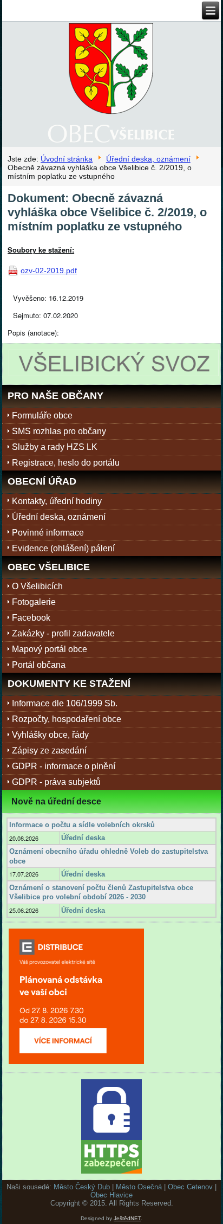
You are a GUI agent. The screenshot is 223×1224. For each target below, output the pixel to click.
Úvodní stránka (67, 158)
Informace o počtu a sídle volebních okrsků (82, 825)
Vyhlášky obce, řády (50, 734)
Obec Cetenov (190, 1187)
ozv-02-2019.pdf (49, 270)
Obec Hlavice (111, 1195)
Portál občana (38, 664)
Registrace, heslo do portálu (66, 462)
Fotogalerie (34, 602)
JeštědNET (127, 1218)
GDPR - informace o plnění (63, 766)
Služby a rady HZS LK (54, 447)
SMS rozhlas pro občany (59, 431)
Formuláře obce (42, 415)
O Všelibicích (37, 586)
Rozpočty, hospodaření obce (66, 719)
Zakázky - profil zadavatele (63, 633)
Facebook (31, 617)
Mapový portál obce (49, 649)
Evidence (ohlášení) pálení (63, 548)
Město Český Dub (82, 1187)
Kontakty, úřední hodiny (57, 501)
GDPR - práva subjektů (56, 782)
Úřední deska (83, 838)
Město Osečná (139, 1187)
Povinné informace (48, 532)
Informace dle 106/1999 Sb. (64, 703)
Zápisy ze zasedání (49, 750)
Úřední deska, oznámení (148, 158)
